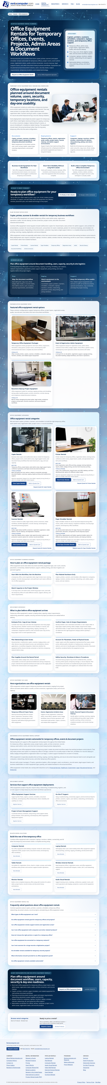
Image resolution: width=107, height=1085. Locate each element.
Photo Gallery (11, 1065)
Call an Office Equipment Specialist (47, 74)
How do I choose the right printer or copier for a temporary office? (31, 935)
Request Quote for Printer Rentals (86, 483)
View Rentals (16, 856)
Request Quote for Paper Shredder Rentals (84, 548)
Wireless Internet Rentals (64, 863)
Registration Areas (67, 245)
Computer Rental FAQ (32, 1067)
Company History (12, 1060)
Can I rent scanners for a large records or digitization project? (30, 945)
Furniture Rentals (50, 1075)
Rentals (15, 14)
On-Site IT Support (62, 794)
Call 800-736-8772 (90, 989)
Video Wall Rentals (50, 1067)
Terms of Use (90, 1082)
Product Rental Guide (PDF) (34, 1077)
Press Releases (68, 1065)
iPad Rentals (48, 1060)
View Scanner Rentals (19, 544)
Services (85, 1058)
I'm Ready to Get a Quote (67, 195)
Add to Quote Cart (34, 483)
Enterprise (13, 770)
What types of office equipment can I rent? (24, 914)
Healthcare (64, 768)
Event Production (88, 1060)
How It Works (30, 1065)
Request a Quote (46, 1026)
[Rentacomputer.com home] (17, 4)
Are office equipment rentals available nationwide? (27, 961)
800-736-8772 (102, 4)
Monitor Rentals (17, 879)
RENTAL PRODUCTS (45, 4)
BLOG (78, 4)
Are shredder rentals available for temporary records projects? (30, 950)
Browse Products (59, 1026)
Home (10, 14)
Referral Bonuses (69, 1062)
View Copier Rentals (19, 483)
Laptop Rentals (61, 846)
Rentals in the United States (34, 1072)
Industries (86, 1067)
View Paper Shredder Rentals (65, 544)
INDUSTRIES (55, 4)
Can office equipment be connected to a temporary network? (30, 940)
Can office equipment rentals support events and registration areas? (32, 925)
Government (72, 768)
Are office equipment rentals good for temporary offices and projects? (33, 919)
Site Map (97, 1082)
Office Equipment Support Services (23, 794)
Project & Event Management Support (25, 811)
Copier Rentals (14, 245)
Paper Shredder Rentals (64, 519)
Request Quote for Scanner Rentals (42, 548)
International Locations (32, 1075)
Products (17, 1021)
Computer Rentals (18, 846)
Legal (77, 768)
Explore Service (17, 804)
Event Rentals (49, 1072)
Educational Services (86, 768)
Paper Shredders (44, 245)
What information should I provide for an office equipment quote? (32, 956)
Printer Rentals (24, 245)
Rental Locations (30, 1070)
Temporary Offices (55, 245)
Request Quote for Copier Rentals (42, 487)
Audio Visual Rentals (63, 879)
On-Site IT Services (88, 1065)
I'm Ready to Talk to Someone (87, 195)
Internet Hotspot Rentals (52, 1070)
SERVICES (65, 4)
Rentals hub (24, 1021)
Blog (84, 1070)
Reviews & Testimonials (13, 1067)
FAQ (72, 4)
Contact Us (10, 1063)
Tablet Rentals (16, 863)
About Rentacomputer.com (14, 1058)
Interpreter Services (89, 1063)
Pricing (28, 1063)
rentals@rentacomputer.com (90, 4)
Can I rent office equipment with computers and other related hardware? (34, 930)
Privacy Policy (81, 1082)
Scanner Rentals (34, 245)
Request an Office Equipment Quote (23, 74)
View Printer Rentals (63, 480)
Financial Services (55, 768)
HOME (37, 4)
